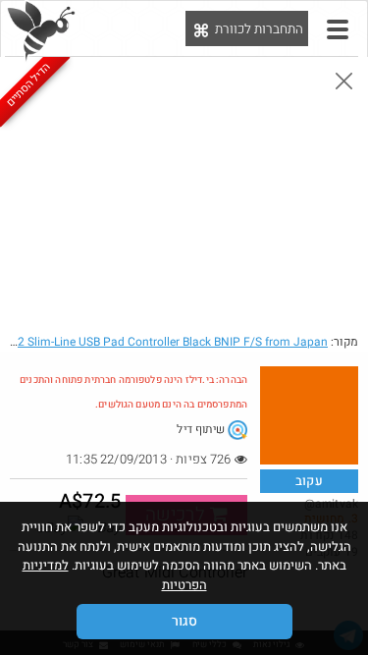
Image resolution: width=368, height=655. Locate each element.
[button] (337, 29)
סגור (184, 621)
